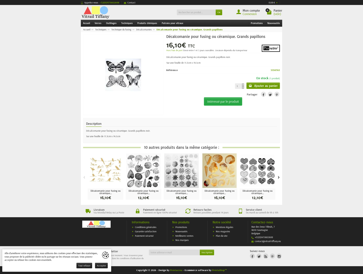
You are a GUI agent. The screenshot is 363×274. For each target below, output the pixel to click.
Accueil (86, 23)
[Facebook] (252, 256)
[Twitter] (259, 256)
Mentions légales (224, 227)
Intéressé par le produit (223, 101)
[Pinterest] (276, 94)
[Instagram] (279, 256)
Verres (98, 23)
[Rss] (265, 256)
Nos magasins (223, 231)
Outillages (111, 23)
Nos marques (182, 240)
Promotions (257, 23)
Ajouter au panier (266, 86)
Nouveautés (273, 23)
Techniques (127, 23)
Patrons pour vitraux (172, 23)
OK (218, 12)
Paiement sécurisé (144, 235)
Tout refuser (84, 265)
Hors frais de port (174, 50)
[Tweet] (270, 94)
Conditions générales (145, 227)
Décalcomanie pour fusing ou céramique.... (106, 192)
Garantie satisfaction (145, 231)
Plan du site (221, 235)
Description (94, 124)
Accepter (101, 265)
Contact (131, 2)
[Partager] (263, 94)
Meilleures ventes (184, 235)
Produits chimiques (147, 23)
